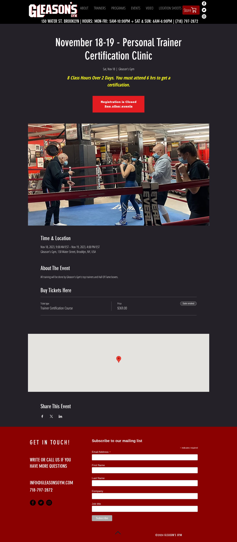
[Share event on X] (51, 416)
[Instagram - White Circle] (204, 16)
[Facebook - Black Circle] (33, 503)
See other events (119, 106)
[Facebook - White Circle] (204, 3)
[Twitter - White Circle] (204, 10)
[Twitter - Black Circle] (41, 503)
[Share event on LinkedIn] (60, 416)
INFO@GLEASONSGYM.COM (51, 483)
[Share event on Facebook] (42, 416)
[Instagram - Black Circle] (49, 503)
